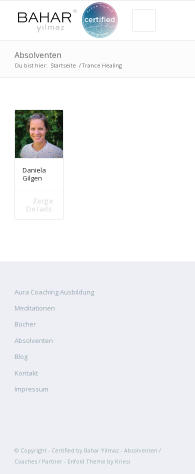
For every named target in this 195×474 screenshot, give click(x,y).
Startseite (63, 65)
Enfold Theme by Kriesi (99, 461)
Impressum (31, 389)
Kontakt (26, 373)
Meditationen (34, 308)
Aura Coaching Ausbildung (54, 292)
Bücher (25, 324)
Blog (21, 356)
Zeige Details (40, 205)
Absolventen (38, 55)
